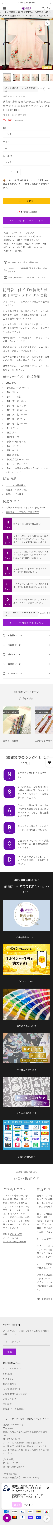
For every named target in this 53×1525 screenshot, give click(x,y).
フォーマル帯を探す (16, 485)
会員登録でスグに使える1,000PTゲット (26, 2)
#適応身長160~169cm (14, 250)
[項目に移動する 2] (16, 78)
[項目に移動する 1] (7, 78)
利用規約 (7, 1373)
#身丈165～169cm (36, 247)
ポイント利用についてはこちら (26, 220)
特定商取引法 (9, 1383)
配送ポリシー (9, 1378)
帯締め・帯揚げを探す (17, 489)
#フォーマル (10, 236)
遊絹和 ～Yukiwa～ (14, 96)
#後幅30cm (9, 240)
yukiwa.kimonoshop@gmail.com (27, 1442)
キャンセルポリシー (13, 1368)
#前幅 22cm (35, 236)
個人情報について (12, 1388)
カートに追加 (26, 201)
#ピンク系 (29, 232)
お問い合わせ (9, 1399)
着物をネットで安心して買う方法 (22, 512)
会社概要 (7, 1404)
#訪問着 (21, 247)
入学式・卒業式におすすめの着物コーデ (25, 507)
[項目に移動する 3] (26, 78)
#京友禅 (22, 236)
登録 (9, 1351)
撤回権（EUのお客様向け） (16, 1409)
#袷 (44, 243)
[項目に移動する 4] (35, 78)
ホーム (3, 11)
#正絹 (6, 243)
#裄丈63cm (9, 247)
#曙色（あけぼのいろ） (28, 240)
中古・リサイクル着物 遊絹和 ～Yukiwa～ (26, 1418)
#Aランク (17, 232)
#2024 (7, 232)
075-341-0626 (16, 1233)
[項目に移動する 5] (45, 78)
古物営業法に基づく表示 (15, 1393)
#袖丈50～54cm (32, 243)
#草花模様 (17, 243)
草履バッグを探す (14, 494)
